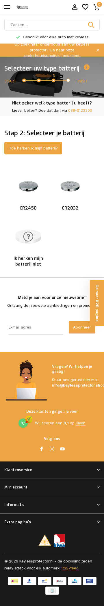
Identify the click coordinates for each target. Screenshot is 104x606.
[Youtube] (62, 449)
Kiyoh (81, 423)
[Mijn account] (74, 7)
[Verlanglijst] (85, 7)
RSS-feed (70, 568)
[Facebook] (41, 449)
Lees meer (70, 55)
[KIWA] (59, 540)
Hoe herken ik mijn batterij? (33, 148)
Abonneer (82, 327)
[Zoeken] (91, 25)
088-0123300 (80, 110)
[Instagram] (52, 449)
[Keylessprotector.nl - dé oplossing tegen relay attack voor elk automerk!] (30, 7)
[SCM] (44, 540)
